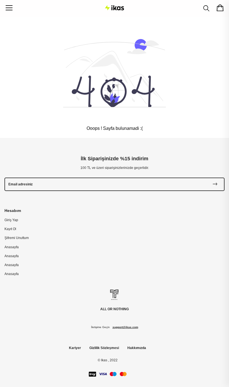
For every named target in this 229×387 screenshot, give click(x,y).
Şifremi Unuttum (16, 238)
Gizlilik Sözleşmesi (104, 348)
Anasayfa (11, 247)
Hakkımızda (136, 348)
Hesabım (12, 210)
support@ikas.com (125, 327)
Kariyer (75, 348)
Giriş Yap (11, 220)
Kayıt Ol (10, 229)
